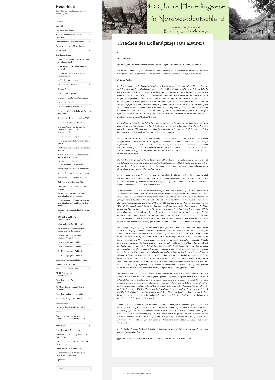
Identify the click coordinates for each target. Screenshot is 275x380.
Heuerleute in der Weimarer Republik (68, 281)
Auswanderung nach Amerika (68, 269)
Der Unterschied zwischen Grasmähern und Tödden (74, 149)
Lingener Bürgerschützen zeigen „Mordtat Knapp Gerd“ (71, 236)
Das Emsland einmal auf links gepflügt (71, 260)
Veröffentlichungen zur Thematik (69, 298)
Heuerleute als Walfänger (68, 136)
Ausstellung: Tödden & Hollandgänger (73, 169)
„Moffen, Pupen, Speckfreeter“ (70, 224)
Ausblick (59, 311)
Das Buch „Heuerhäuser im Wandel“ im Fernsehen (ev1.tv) (72, 342)
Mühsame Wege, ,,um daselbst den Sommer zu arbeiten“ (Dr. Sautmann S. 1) (72, 129)
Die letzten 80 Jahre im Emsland (69, 348)
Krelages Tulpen (64, 89)
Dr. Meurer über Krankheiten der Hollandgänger (72, 74)
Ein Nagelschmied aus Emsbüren (71, 107)
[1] (135, 126)
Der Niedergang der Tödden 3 (70, 251)
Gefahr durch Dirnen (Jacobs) (70, 80)
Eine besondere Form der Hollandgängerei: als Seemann (70, 163)
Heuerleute (66, 6)
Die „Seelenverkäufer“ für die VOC (72, 122)
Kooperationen (62, 303)
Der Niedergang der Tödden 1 (70, 242)
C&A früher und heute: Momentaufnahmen (67, 218)
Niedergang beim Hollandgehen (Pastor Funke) (74, 142)
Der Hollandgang (63, 55)
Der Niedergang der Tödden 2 (70, 246)
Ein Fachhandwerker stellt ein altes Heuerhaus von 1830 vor (70, 354)
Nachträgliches (62, 325)
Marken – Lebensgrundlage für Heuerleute (69, 36)
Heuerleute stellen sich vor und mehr (71, 294)
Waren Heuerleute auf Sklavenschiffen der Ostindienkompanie (74, 156)
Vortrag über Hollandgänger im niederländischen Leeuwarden (71, 194)
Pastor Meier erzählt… (67, 102)
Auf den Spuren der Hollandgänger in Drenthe (73, 211)
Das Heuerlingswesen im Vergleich (70, 307)
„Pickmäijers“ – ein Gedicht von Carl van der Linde (74, 112)
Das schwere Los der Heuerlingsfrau (71, 46)
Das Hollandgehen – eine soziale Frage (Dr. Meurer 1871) (73, 60)
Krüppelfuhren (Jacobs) (67, 93)
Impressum (60, 360)
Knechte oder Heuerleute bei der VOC (73, 118)
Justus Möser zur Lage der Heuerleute (73, 177)
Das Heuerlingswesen (65, 30)
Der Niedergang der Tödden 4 (70, 255)
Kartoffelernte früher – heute (68, 330)
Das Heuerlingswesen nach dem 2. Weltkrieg (70, 288)
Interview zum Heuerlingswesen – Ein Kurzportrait (71, 335)
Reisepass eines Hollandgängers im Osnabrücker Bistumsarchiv (72, 229)
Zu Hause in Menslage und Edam (71, 182)
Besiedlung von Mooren (65, 264)
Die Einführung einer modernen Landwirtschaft (69, 274)
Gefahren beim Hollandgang (69, 84)
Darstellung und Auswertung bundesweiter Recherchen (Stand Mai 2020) (71, 318)
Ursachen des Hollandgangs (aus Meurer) (72, 67)
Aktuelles (60, 21)
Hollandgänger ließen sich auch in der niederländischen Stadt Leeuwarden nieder (73, 203)
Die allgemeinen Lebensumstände (70, 42)
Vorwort (59, 26)
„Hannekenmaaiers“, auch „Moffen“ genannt (72, 187)
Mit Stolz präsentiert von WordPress (137, 373)
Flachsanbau (61, 50)
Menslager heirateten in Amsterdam (73, 98)
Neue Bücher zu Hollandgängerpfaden (73, 173)
